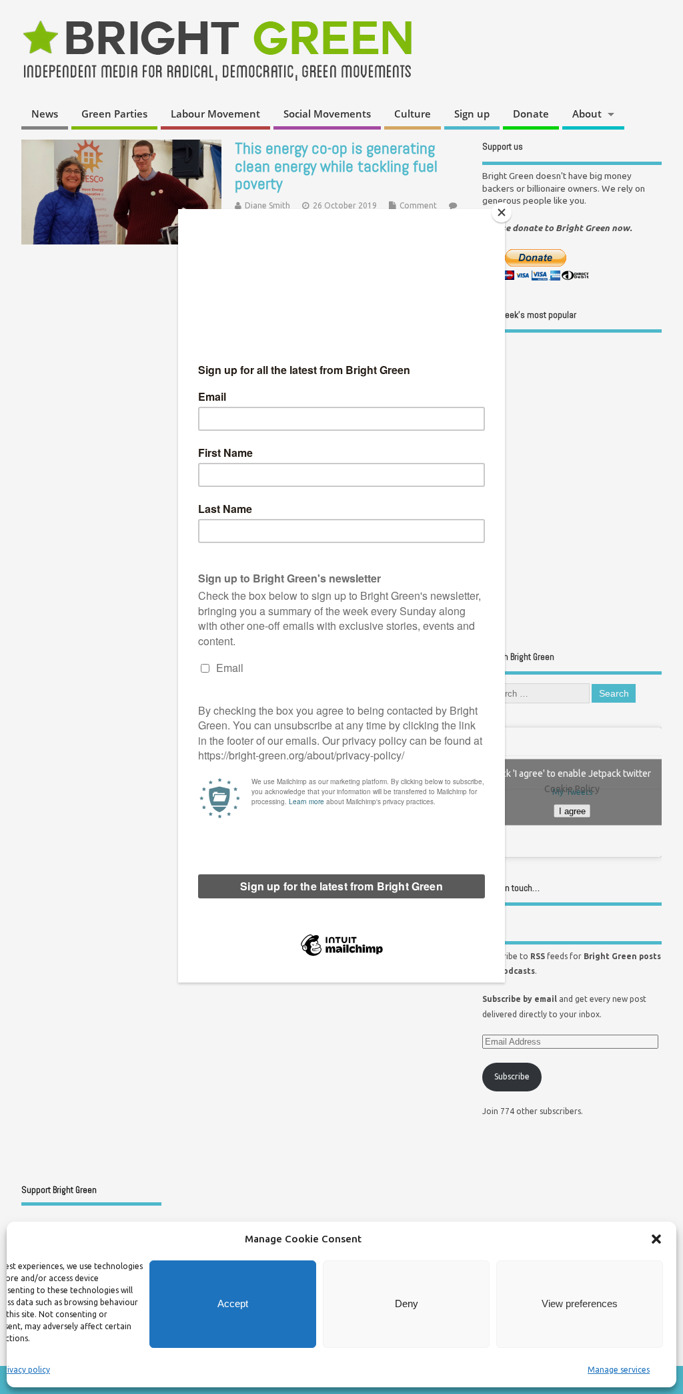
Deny (406, 1303)
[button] (656, 1239)
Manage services (619, 1369)
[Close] (502, 212)
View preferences (580, 1303)
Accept (232, 1303)
